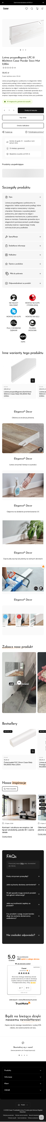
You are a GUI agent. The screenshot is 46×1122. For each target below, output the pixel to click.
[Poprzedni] (3, 2)
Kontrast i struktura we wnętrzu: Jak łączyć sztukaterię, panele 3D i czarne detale (18, 830)
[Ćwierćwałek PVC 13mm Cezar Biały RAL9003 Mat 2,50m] (19, 742)
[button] (16, 963)
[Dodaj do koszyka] (33, 380)
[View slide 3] (24, 1055)
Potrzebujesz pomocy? (36, 132)
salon (6, 797)
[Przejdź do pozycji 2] (23, 50)
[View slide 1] (19, 1055)
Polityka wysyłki (12, 1118)
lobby (41, 797)
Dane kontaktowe (22, 1118)
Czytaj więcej (7, 836)
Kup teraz (23, 118)
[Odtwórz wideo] (19, 682)
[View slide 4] (27, 1055)
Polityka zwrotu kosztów (21, 1115)
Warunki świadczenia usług (36, 1115)
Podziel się (8, 132)
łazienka (42, 808)
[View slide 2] (21, 1055)
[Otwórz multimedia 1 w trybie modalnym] (40, 23)
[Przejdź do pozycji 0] (20, 50)
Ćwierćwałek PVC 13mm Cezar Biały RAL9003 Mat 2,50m (18, 763)
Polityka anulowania (33, 1118)
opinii (28, 959)
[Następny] (43, 2)
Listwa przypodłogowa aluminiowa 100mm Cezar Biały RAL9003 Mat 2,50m (17, 394)
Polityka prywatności (8, 1115)
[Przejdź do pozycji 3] (25, 50)
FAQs (22, 863)
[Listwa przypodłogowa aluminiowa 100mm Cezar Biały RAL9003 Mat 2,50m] (19, 371)
